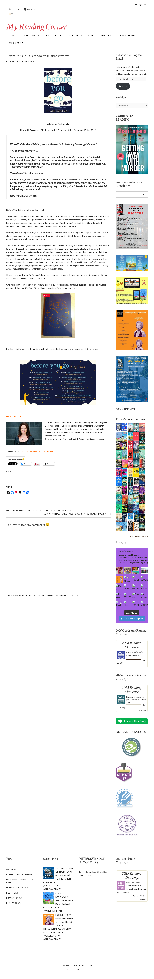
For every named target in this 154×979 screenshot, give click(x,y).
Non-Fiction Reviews (100, 36)
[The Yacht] (136, 454)
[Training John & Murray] (125, 436)
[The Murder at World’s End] (130, 508)
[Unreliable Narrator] (142, 463)
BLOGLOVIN (30, 9)
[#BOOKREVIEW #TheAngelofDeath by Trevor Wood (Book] (144, 579)
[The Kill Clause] (125, 508)
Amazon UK (35, 451)
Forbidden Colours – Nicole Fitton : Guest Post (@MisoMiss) (42, 510)
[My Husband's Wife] (130, 481)
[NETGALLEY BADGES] (132, 747)
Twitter (24, 451)
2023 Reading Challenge (131, 875)
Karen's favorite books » (138, 536)
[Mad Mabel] (125, 427)
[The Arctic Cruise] (136, 508)
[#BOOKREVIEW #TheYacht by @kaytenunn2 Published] (144, 604)
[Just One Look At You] (119, 499)
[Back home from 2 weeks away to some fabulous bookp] (135, 570)
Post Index (75, 36)
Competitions (127, 36)
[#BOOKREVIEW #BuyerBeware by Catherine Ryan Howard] (135, 579)
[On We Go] (130, 445)
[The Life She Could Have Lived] (125, 526)
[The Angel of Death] (136, 436)
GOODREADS (15, 14)
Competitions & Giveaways (20, 874)
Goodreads (48, 451)
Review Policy (31, 36)
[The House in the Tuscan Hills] (142, 472)
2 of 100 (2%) (138, 896)
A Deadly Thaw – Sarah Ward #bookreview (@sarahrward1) (75, 514)
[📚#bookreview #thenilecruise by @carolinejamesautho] (127, 579)
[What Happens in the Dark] (130, 490)
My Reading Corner (36, 27)
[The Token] (136, 517)
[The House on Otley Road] (119, 445)
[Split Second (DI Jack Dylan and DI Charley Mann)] (119, 427)
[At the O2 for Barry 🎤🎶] (144, 596)
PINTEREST (15, 9)
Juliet (69, 970)
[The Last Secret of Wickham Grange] (136, 463)
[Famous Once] (125, 499)
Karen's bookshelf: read (131, 419)
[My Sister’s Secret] (136, 445)
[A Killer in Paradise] (119, 490)
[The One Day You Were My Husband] (119, 454)
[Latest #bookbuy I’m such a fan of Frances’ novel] (127, 587)
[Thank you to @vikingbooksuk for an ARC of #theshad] (119, 570)
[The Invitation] (119, 481)
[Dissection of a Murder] (130, 454)
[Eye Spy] (136, 472)
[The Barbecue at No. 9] (119, 508)
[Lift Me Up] (119, 472)
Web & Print (16, 43)
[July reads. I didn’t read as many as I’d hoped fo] (144, 570)
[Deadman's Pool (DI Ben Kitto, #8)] (142, 526)
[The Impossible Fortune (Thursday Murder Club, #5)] (136, 526)
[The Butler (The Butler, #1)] (142, 436)
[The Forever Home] (130, 472)
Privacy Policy (54, 36)
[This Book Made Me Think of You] (130, 499)
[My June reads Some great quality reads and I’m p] (119, 596)
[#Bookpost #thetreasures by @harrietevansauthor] (135, 587)
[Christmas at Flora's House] (136, 490)
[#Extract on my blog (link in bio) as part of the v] (119, 579)
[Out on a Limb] (119, 517)
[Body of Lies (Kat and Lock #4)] (130, 463)
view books (142, 666)
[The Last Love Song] (142, 508)
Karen (128, 652)
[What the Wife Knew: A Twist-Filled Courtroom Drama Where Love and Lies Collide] (142, 517)
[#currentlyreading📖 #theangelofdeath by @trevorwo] (144, 587)
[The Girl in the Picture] (125, 463)
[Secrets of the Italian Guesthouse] (125, 454)
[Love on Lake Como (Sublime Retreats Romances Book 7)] (142, 454)
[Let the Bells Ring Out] (130, 517)
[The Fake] (130, 526)
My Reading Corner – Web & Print (20, 881)
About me (11, 869)
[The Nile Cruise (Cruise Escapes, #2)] (130, 436)
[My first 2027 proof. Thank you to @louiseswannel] (119, 587)
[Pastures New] (119, 526)
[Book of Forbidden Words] (142, 481)
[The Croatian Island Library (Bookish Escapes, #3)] (136, 499)
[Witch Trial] (125, 472)
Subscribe (123, 86)
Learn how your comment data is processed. (60, 595)
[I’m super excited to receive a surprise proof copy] (127, 570)
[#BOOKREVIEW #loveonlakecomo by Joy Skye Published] (135, 604)
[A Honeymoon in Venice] (142, 427)
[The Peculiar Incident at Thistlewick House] (142, 490)
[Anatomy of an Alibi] (142, 499)
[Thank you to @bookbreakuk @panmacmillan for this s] (119, 604)
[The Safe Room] (125, 445)
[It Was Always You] (130, 427)
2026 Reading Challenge (131, 644)
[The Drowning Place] (119, 463)
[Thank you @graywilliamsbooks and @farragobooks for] (127, 604)
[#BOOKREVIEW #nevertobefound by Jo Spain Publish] (127, 596)
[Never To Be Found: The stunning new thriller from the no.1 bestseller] (142, 445)
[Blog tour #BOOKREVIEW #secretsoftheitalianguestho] (135, 596)
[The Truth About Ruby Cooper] (125, 490)
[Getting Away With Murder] (136, 427)
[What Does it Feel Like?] (125, 517)
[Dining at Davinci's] (119, 436)
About (13, 36)
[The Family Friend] (125, 481)
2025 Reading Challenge (131, 689)
